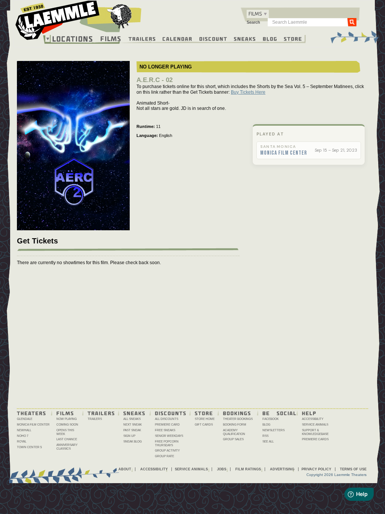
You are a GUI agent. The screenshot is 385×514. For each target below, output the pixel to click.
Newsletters (273, 430)
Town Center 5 (29, 447)
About (124, 469)
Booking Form (234, 424)
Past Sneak (132, 430)
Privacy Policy (316, 469)
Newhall (24, 430)
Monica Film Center (283, 153)
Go (352, 21)
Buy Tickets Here (248, 92)
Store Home (205, 419)
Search (253, 22)
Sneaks (245, 38)
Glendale (24, 419)
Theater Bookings (238, 419)
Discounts (170, 413)
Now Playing (66, 419)
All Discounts (166, 419)
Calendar (177, 38)
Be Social (279, 413)
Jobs (221, 469)
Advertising (282, 469)
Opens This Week (65, 432)
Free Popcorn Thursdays (167, 443)
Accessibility (312, 419)
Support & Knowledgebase (315, 432)
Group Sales (233, 439)
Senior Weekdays (169, 436)
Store (293, 38)
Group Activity (167, 450)
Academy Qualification (234, 432)
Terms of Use (353, 469)
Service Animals (315, 424)
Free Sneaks (165, 430)
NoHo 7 (22, 436)
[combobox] (258, 14)
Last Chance (66, 439)
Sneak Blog (132, 441)
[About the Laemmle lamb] (119, 16)
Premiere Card (167, 424)
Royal (21, 441)
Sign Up (129, 436)
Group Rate (164, 456)
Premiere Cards (315, 439)
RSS (265, 436)
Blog (270, 38)
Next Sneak (132, 424)
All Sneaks (132, 419)
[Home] (78, 22)
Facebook (270, 419)
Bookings (237, 413)
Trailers (142, 38)
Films (110, 37)
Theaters (31, 413)
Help (309, 413)
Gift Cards (204, 424)
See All (268, 441)
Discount (213, 38)
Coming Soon (67, 424)
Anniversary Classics (66, 446)
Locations (72, 39)
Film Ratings (248, 469)
